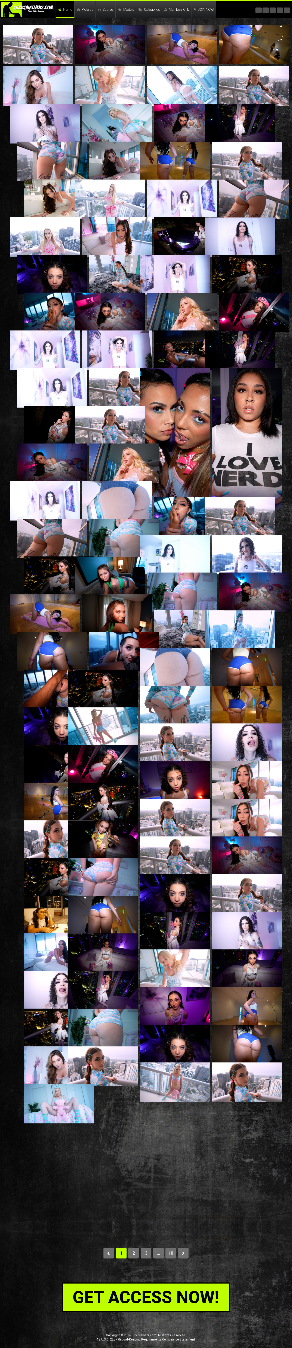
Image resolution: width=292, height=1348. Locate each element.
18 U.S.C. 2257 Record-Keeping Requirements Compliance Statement (146, 1339)
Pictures (87, 9)
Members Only (178, 9)
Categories (151, 9)
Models (128, 9)
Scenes (107, 9)
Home (67, 9)
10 (170, 1253)
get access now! (146, 1297)
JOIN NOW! (205, 9)
